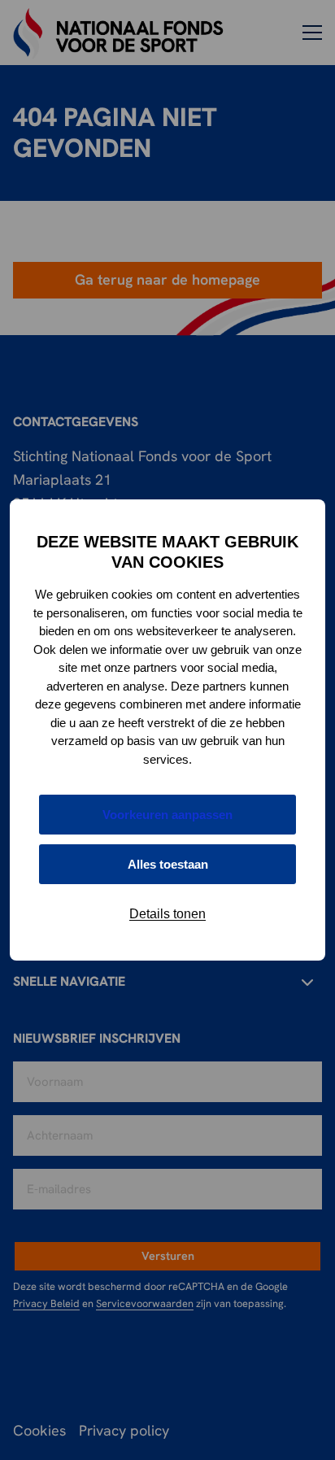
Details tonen (167, 914)
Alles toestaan (168, 864)
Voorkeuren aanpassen (167, 815)
